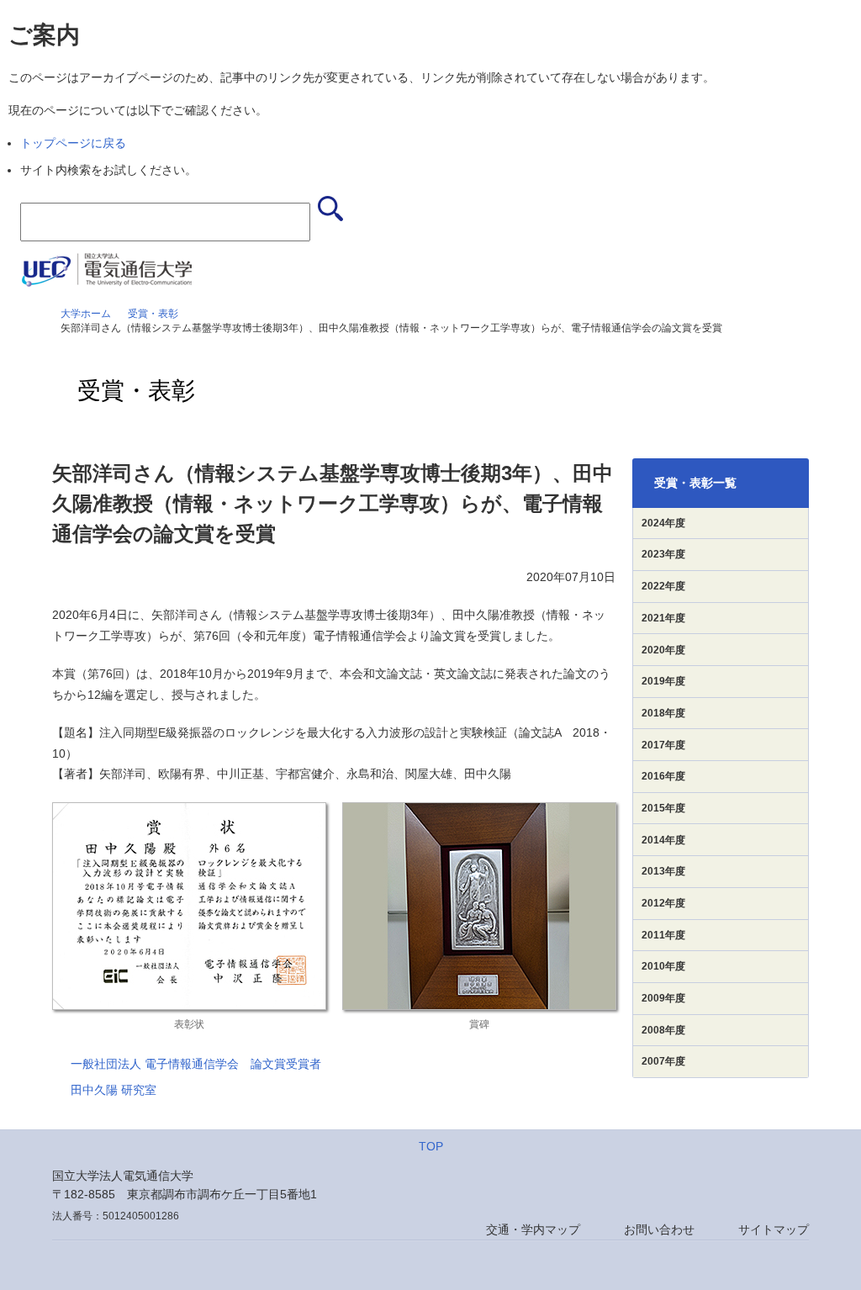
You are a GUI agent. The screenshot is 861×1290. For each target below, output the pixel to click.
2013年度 (663, 871)
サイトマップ (773, 1229)
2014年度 (663, 840)
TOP (431, 1146)
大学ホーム (86, 314)
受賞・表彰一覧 (695, 482)
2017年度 (663, 745)
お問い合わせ (659, 1229)
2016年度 (663, 776)
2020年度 (663, 650)
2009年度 (663, 998)
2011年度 (663, 935)
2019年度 (663, 681)
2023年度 (663, 554)
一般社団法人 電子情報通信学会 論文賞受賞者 (196, 1064)
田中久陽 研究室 (113, 1090)
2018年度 (663, 713)
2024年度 (663, 523)
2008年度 (663, 1030)
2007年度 (663, 1061)
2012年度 (663, 903)
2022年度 (663, 586)
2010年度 (663, 966)
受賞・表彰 (153, 314)
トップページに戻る (73, 143)
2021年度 (663, 618)
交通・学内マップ (533, 1229)
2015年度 (663, 808)
